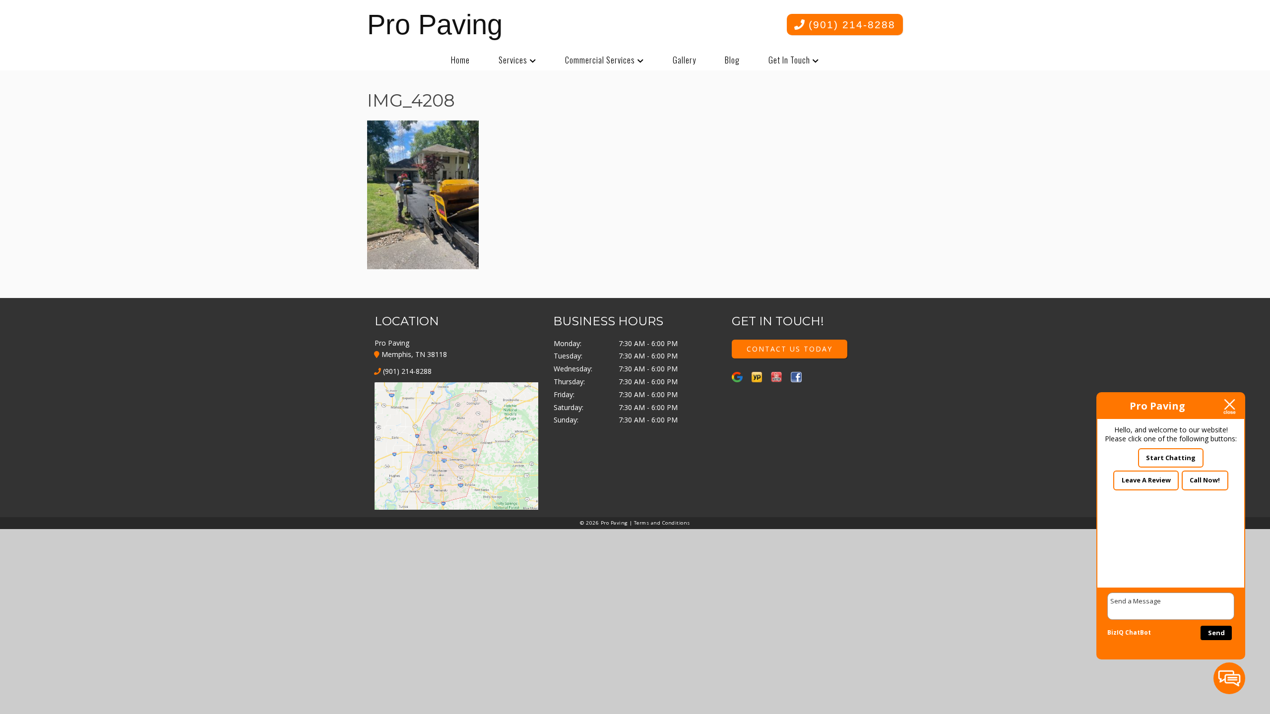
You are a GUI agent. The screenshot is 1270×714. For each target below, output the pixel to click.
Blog (732, 60)
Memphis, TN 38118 (413, 354)
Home (460, 60)
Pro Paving (435, 24)
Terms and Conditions (662, 523)
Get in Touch (789, 60)
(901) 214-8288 (850, 24)
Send (1216, 632)
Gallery (684, 60)
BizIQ (1115, 632)
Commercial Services (600, 60)
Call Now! (1205, 480)
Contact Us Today (789, 349)
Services (513, 60)
